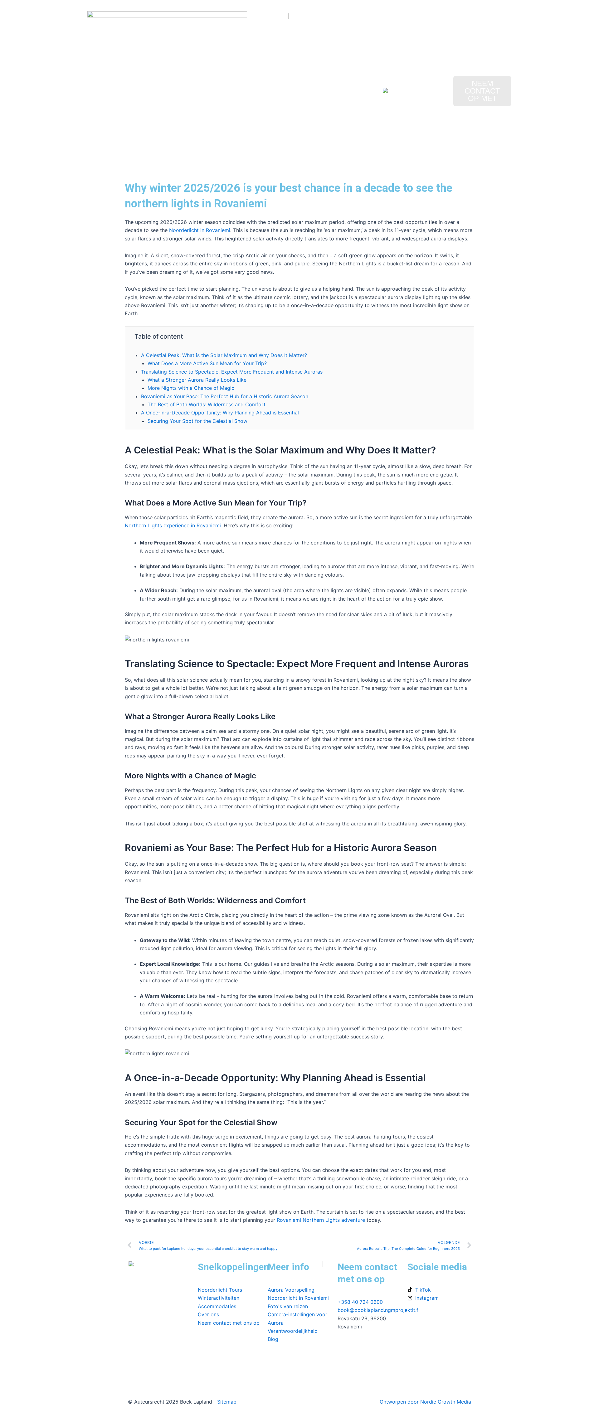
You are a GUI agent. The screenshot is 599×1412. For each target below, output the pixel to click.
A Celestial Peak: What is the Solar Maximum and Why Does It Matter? (224, 355)
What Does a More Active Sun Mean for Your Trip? (207, 363)
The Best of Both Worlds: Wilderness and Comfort (206, 404)
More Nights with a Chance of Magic (191, 388)
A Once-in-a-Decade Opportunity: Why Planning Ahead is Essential (220, 412)
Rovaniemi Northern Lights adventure (321, 1220)
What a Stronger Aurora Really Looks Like (197, 380)
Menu (119, 89)
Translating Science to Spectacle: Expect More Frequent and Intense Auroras (232, 372)
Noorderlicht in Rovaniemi (199, 230)
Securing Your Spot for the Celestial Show (197, 421)
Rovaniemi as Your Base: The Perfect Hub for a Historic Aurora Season (224, 396)
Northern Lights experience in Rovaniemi (173, 525)
